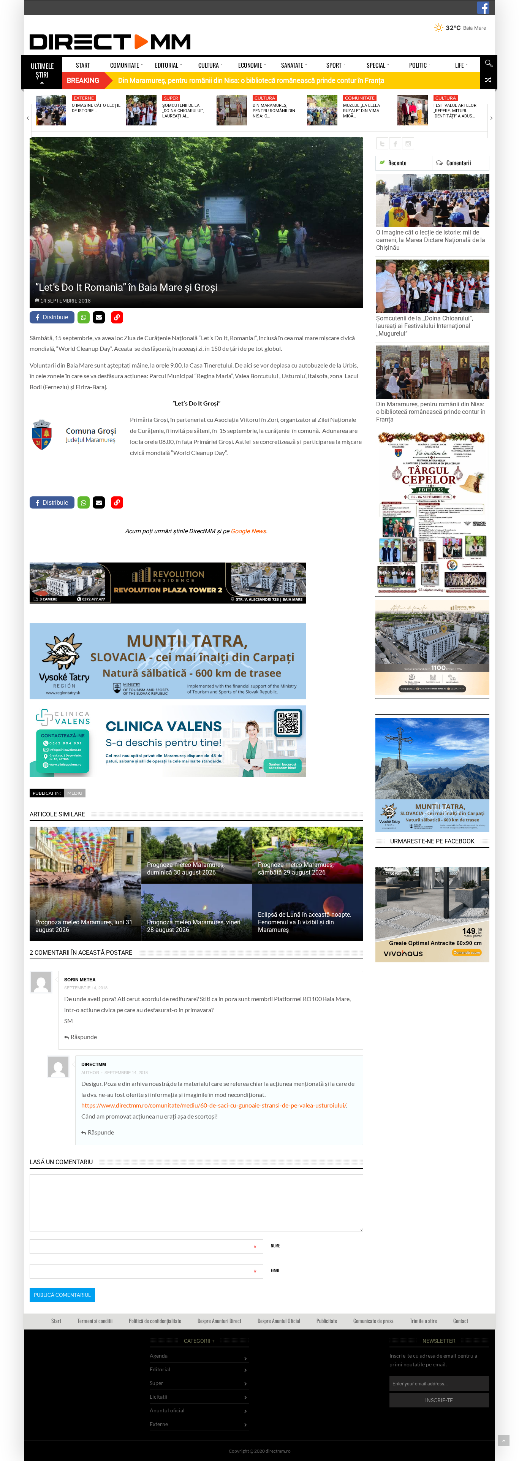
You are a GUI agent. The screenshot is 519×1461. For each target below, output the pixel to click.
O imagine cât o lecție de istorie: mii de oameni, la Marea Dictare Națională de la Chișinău (430, 240)
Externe (84, 98)
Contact (460, 1321)
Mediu (74, 793)
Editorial (160, 1369)
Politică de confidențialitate (155, 1321)
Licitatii (159, 1396)
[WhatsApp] (84, 317)
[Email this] (99, 317)
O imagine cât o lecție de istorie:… (96, 108)
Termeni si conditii (95, 1321)
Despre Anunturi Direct (219, 1321)
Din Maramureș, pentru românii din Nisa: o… (274, 111)
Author (90, 1072)
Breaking (83, 80)
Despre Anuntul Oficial (279, 1321)
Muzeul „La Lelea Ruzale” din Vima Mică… (361, 111)
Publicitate (326, 1321)
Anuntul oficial (167, 1410)
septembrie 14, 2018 (86, 987)
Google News (248, 531)
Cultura (265, 98)
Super (171, 98)
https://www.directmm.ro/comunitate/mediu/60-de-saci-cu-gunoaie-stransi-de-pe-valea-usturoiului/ (213, 1105)
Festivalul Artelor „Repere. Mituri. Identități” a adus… (455, 111)
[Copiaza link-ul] (117, 317)
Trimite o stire (423, 1321)
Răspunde (84, 1036)
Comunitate (360, 98)
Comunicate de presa (373, 1321)
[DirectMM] (110, 42)
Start (56, 1321)
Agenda (159, 1355)
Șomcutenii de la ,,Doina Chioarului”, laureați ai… (183, 111)
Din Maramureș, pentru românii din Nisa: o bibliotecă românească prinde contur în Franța (431, 412)
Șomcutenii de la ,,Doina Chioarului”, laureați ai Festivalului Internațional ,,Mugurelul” (424, 326)
